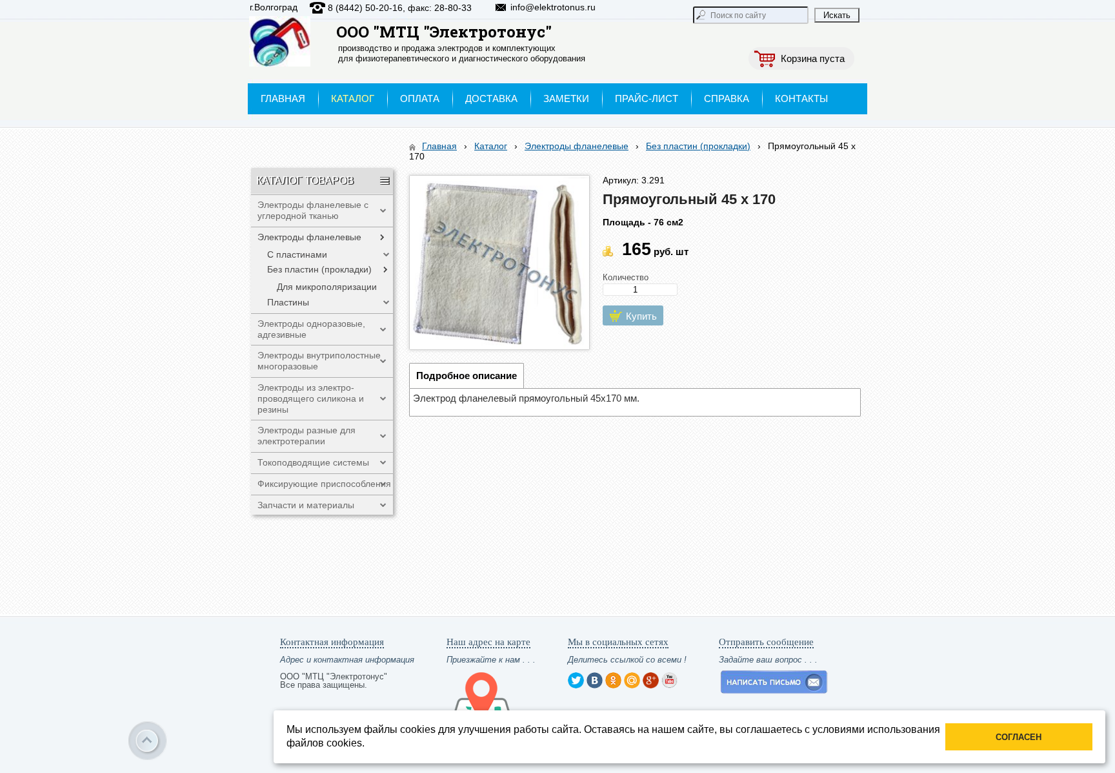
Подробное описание (466, 375)
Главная (439, 146)
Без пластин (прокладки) (698, 146)
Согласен (1018, 737)
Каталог (490, 146)
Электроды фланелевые (576, 146)
